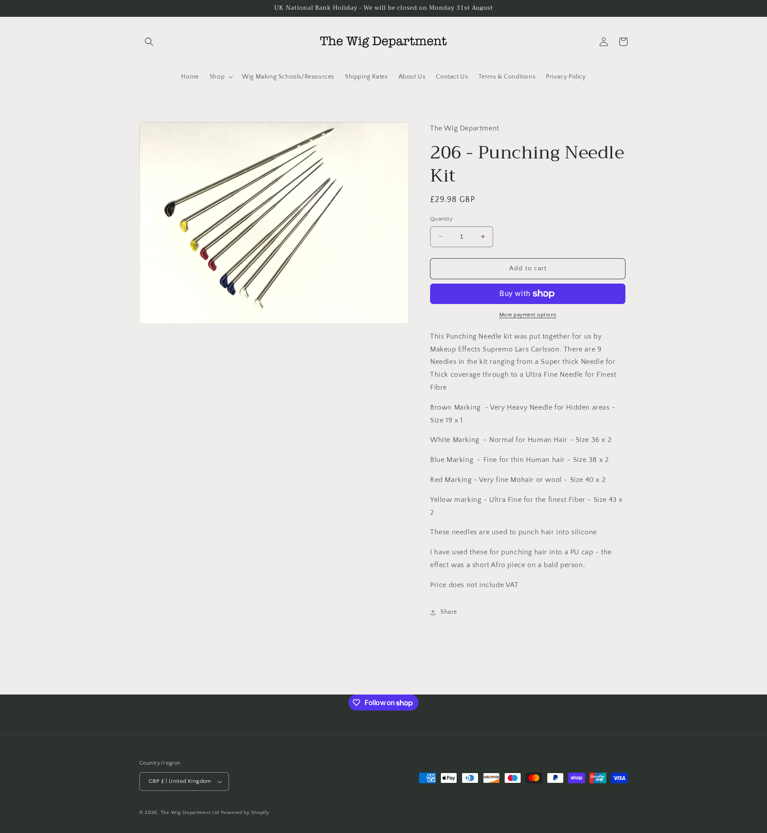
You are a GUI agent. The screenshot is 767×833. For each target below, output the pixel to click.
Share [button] (448, 612)
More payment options (528, 315)
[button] (149, 41)
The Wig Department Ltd (190, 812)
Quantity (441, 219)
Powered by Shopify (245, 812)
